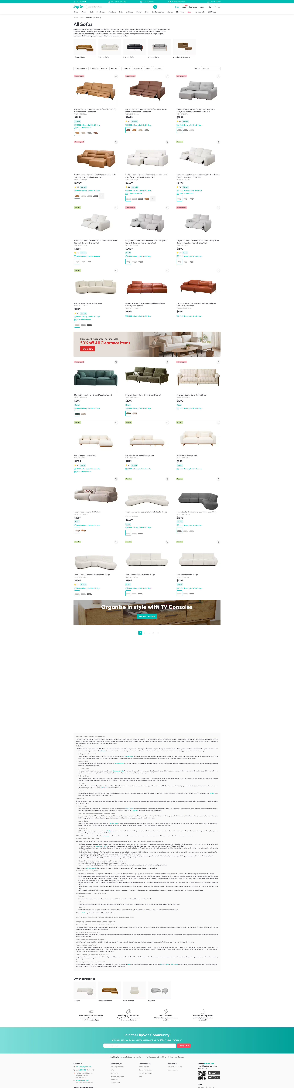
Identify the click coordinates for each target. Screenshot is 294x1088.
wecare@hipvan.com (84, 1067)
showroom (106, 836)
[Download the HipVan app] (209, 1075)
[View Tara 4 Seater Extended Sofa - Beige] (147, 568)
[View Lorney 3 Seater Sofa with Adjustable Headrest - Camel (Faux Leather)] (198, 293)
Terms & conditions (117, 1076)
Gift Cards (212, 12)
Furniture (112, 12)
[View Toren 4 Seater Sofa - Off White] (96, 505)
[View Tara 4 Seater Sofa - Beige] (198, 568)
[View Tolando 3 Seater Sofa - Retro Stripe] (198, 385)
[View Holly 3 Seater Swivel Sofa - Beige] (96, 298)
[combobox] (121, 7)
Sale (189, 12)
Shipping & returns (117, 1067)
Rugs (146, 12)
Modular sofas (118, 763)
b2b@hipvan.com (82, 1080)
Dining (84, 12)
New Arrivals (199, 12)
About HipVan (144, 1067)
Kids (121, 12)
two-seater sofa (118, 771)
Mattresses (101, 12)
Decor (138, 12)
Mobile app (114, 1079)
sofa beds (103, 751)
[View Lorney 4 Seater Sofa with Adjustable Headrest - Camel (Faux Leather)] (147, 293)
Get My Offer (184, 1046)
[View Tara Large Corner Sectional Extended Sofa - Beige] (147, 506)
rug (129, 964)
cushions (135, 810)
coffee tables (164, 964)
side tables (174, 964)
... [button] (149, 633)
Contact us (114, 1073)
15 (153, 633)
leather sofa (114, 823)
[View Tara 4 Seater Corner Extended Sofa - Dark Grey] (198, 505)
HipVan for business (174, 1067)
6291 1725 (81, 1070)
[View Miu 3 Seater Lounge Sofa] (198, 445)
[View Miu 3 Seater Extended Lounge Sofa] (147, 445)
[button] (155, 7)
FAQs (83, 913)
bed (95, 786)
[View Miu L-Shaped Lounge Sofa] (96, 447)
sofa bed (103, 788)
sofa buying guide (90, 868)
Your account (115, 1083)
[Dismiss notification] (42, 1074)
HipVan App (209, 1063)
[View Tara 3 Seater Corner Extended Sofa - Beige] (96, 568)
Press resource (172, 1070)
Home (76, 18)
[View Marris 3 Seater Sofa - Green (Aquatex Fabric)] (96, 388)
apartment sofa (101, 846)
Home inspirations (145, 1073)
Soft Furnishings (158, 12)
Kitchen (170, 12)
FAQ (112, 1070)
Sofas (76, 12)
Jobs (140, 1076)
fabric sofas (129, 808)
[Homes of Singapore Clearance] (147, 344)
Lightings (129, 12)
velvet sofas (109, 831)
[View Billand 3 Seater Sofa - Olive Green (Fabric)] (147, 388)
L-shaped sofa (128, 756)
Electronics (180, 12)
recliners (212, 793)
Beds (91, 12)
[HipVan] (79, 7)
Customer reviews (145, 1070)
